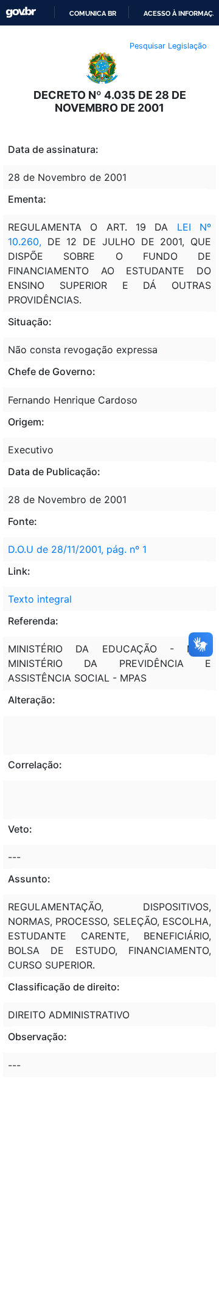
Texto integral (40, 599)
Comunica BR (92, 13)
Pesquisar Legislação (168, 45)
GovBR (20, 12)
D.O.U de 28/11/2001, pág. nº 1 (77, 549)
